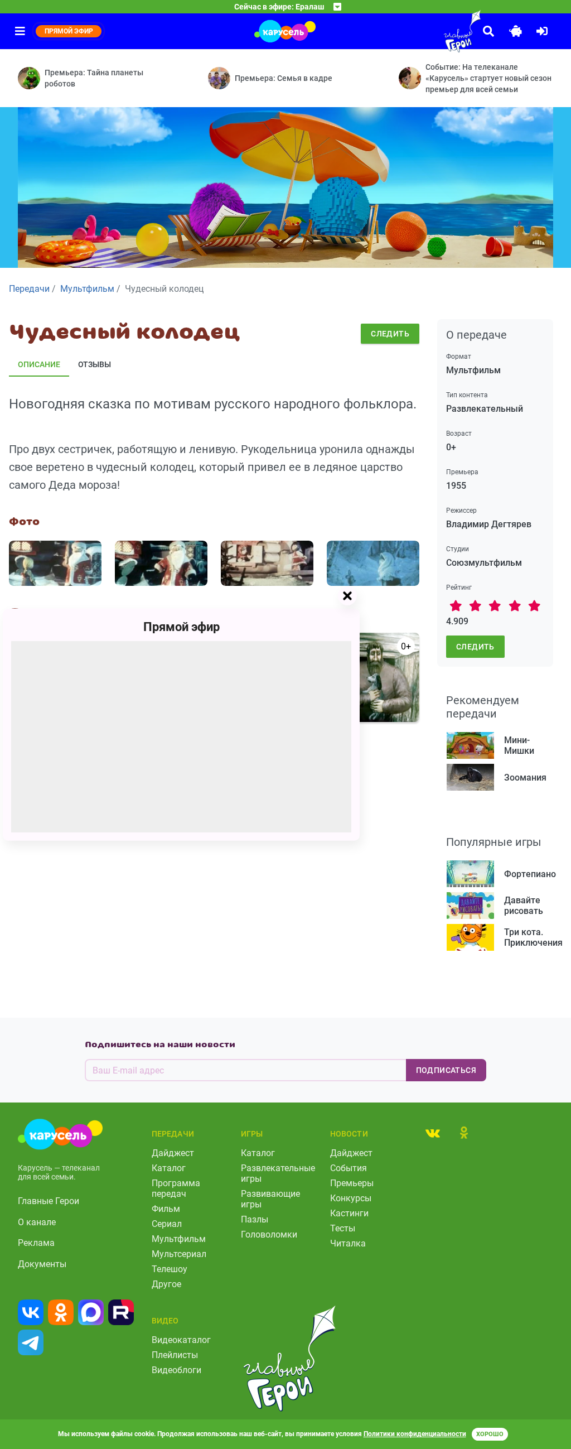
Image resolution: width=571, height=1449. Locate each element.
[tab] (432, 1132)
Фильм (166, 1209)
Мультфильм (179, 1239)
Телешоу (169, 1269)
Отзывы (94, 364)
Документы (42, 1264)
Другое (166, 1284)
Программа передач (176, 1188)
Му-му (342, 735)
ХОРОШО (490, 1434)
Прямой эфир (181, 626)
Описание (39, 364)
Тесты (342, 1228)
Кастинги (349, 1213)
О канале (37, 1222)
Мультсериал (179, 1254)
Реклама (36, 1243)
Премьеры (352, 1183)
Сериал (167, 1224)
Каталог (169, 1168)
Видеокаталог (181, 1340)
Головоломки (269, 1234)
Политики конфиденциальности (415, 1434)
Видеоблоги (176, 1370)
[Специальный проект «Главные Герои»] (437, 31)
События (348, 1168)
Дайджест (173, 1153)
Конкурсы (350, 1198)
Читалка (348, 1243)
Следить (390, 333)
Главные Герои (48, 1201)
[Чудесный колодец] (55, 563)
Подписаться (446, 1070)
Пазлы (254, 1219)
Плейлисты (175, 1355)
